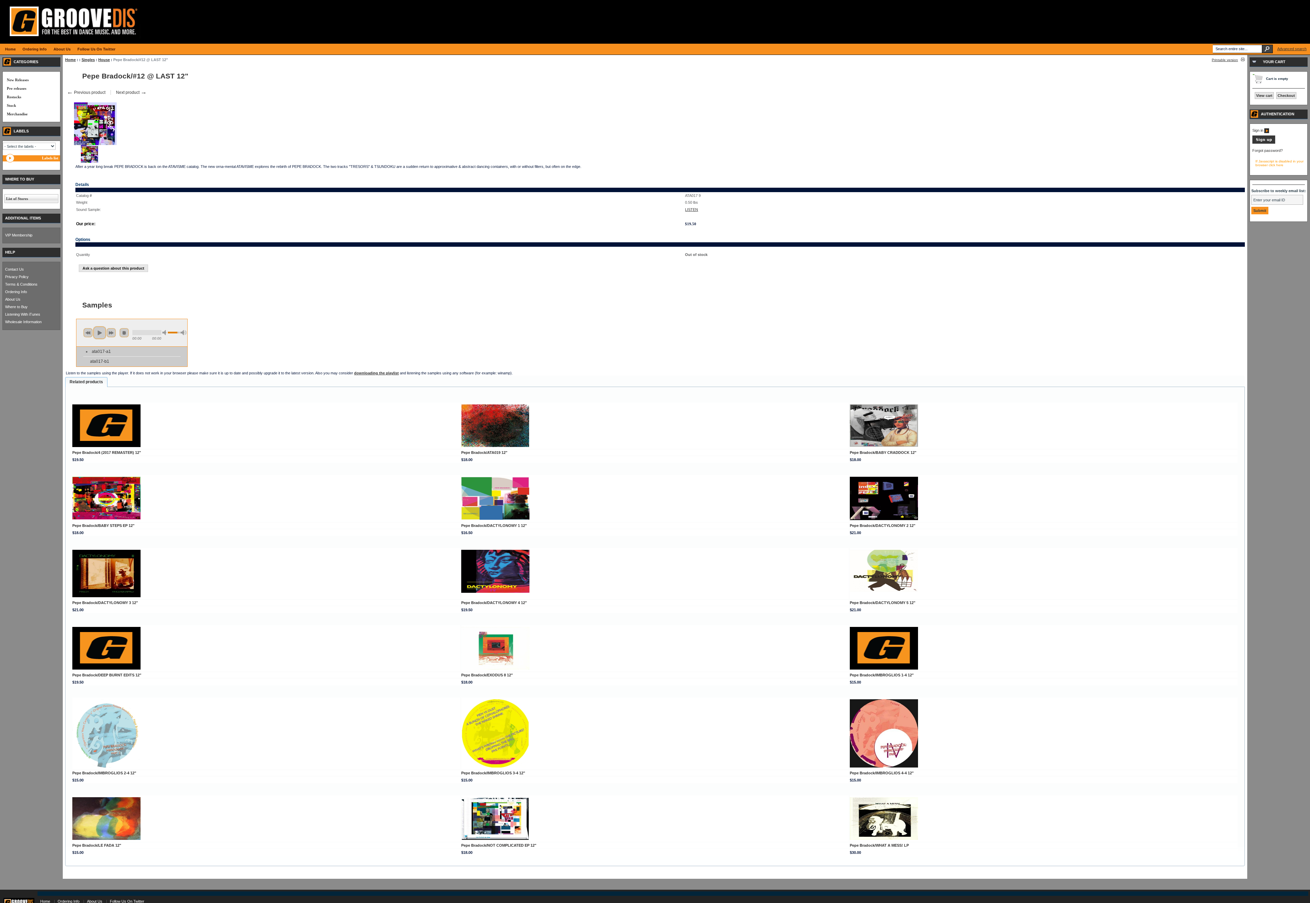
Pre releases (16, 88)
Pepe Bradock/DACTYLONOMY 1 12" (494, 526)
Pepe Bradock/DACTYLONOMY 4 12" (494, 603)
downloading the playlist (376, 373)
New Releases (18, 80)
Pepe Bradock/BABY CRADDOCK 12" (883, 452)
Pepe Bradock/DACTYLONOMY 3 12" (105, 603)
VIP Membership (18, 235)
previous (88, 333)
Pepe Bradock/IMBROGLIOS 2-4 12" (104, 773)
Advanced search (1292, 49)
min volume (165, 332)
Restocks (14, 97)
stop (124, 333)
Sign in (1258, 130)
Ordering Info (16, 292)
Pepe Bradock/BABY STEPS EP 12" (103, 526)
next (111, 333)
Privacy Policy (17, 277)
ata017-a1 (101, 351)
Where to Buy (16, 307)
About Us (12, 299)
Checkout (1286, 96)
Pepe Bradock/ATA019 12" (484, 452)
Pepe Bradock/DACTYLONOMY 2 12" (882, 526)
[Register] (1263, 142)
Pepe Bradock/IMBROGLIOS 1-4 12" (882, 675)
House (104, 60)
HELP (10, 252)
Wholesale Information (23, 322)
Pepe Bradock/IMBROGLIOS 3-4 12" (493, 773)
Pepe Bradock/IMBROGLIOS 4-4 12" (882, 773)
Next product (131, 92)
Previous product (86, 92)
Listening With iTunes (22, 314)
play (99, 333)
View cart (1264, 96)
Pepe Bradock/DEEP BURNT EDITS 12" (106, 675)
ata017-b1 (99, 361)
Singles (88, 60)
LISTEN (691, 209)
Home (70, 60)
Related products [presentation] (86, 381)
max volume (183, 332)
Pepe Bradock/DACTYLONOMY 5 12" (882, 603)
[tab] (86, 382)
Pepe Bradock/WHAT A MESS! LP (879, 845)
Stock (11, 105)
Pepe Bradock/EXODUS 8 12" (487, 675)
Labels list (50, 158)
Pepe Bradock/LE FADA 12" (96, 845)
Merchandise (17, 114)
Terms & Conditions (21, 284)
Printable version (1225, 60)
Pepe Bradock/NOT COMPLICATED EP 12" (498, 845)
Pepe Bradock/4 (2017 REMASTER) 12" (106, 452)
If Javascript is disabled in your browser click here (1279, 163)
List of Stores (17, 199)
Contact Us (14, 269)
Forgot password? (1267, 150)
